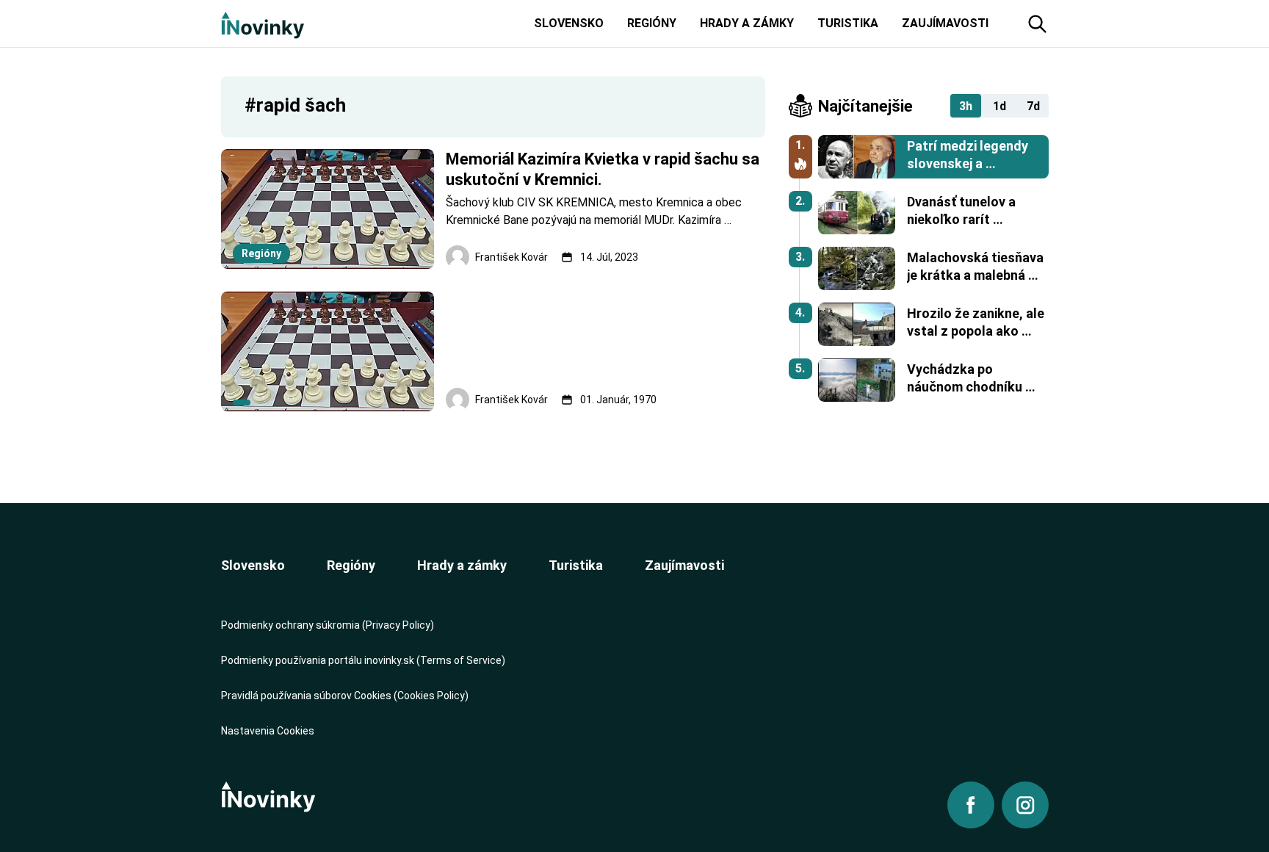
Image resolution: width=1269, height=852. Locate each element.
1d (999, 106)
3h (965, 106)
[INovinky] (262, 24)
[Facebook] (970, 804)
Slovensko (253, 565)
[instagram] (1025, 804)
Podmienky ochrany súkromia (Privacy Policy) (327, 625)
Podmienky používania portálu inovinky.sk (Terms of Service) (363, 660)
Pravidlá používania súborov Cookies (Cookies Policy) (345, 695)
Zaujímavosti (684, 565)
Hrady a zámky (462, 565)
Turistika (576, 565)
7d (1033, 106)
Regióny (351, 565)
